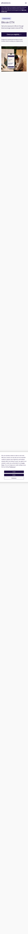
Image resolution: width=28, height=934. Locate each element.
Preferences (14, 478)
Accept (14, 471)
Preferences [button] (12, 467)
